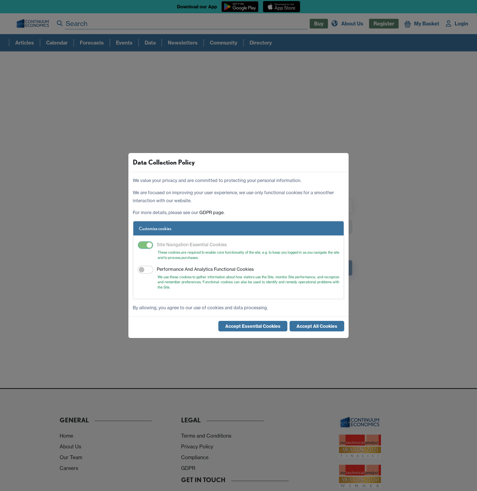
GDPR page (211, 212)
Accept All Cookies (316, 326)
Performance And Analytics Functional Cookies (205, 269)
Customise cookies (155, 228)
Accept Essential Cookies (252, 326)
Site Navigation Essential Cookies (192, 244)
